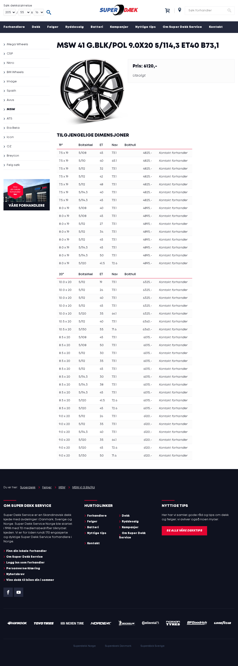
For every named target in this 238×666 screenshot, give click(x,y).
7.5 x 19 (63, 153)
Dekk (36, 27)
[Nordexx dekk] (101, 623)
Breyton (13, 155)
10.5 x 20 (65, 321)
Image (12, 81)
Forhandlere (14, 27)
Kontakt (216, 27)
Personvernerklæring (23, 568)
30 (102, 353)
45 (101, 153)
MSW (11, 109)
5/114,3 (83, 192)
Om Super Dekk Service (182, 27)
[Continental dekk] (150, 623)
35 (101, 313)
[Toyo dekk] (44, 623)
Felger (52, 27)
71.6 (114, 329)
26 (101, 290)
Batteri (97, 27)
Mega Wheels (17, 44)
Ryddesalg (74, 27)
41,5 (102, 263)
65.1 (114, 161)
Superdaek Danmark (118, 646)
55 (101, 329)
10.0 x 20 (65, 282)
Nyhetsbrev (15, 574)
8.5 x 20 (64, 337)
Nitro (10, 63)
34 (101, 232)
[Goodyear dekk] (222, 623)
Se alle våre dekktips (184, 530)
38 (101, 384)
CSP (10, 53)
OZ (9, 146)
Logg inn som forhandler (25, 562)
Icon (10, 137)
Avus (10, 100)
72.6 (114, 263)
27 (101, 224)
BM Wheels (15, 72)
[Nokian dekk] (173, 624)
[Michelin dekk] (127, 623)
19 (101, 282)
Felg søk (13, 165)
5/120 (82, 263)
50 (102, 255)
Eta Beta (13, 128)
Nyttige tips (145, 27)
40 (101, 161)
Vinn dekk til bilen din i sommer (30, 580)
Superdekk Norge (84, 646)
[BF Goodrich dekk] (197, 623)
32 (101, 168)
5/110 (82, 161)
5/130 (82, 329)
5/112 (82, 168)
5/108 (82, 153)
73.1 (114, 153)
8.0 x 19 (64, 208)
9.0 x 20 (64, 416)
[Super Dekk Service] (119, 10)
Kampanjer (119, 27)
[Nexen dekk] (72, 623)
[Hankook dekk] (17, 623)
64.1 (114, 313)
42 (101, 176)
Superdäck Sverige (153, 646)
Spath (11, 91)
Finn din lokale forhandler (26, 551)
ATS (9, 118)
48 (101, 184)
